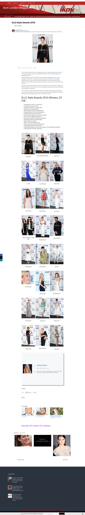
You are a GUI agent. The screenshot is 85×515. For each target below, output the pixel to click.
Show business (47, 425)
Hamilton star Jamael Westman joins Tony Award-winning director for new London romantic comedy (28, 16)
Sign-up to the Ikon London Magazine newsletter (31, 513)
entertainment (25, 75)
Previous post (20, 459)
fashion (53, 73)
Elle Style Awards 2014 (40, 415)
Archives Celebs (25, 425)
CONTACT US (31, 3)
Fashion (41, 425)
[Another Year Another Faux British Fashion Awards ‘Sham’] (56, 411)
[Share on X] (1, 257)
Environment (36, 425)
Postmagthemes (61, 510)
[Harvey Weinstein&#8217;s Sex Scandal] (28, 411)
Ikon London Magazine (17, 7)
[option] (28, 16)
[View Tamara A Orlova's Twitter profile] (34, 366)
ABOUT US (23, 3)
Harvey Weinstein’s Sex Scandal (28, 415)
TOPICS (15, 3)
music (57, 73)
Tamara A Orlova (19, 29)
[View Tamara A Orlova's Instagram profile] (34, 372)
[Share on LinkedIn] (1, 260)
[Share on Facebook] (1, 255)
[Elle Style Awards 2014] (42, 411)
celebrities (50, 77)
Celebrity (31, 425)
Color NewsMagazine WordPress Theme (48, 510)
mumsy (59, 85)
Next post (65, 459)
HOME (9, 3)
